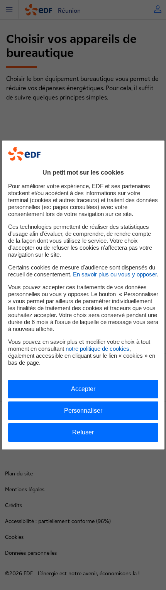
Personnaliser (83, 410)
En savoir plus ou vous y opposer (115, 274)
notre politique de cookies (97, 348)
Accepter (83, 389)
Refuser (83, 432)
